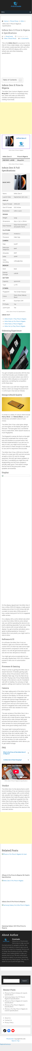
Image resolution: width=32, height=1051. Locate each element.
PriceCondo (9, 36)
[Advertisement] (16, 118)
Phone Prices (12, 38)
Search (5, 978)
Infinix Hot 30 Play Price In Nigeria (14, 326)
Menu (3, 12)
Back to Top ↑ (16, 1041)
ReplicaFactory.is (5, 1044)
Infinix (6, 38)
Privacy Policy (9, 1022)
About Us (8, 1018)
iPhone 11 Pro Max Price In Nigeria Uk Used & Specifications (16, 1009)
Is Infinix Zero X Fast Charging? (12, 760)
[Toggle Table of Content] (19, 80)
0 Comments (24, 38)
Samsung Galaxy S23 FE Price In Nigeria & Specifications (15, 998)
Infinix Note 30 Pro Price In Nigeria (14, 321)
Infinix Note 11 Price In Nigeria (13, 324)
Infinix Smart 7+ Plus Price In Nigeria (15, 319)
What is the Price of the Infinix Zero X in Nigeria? (14, 753)
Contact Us (8, 1020)
